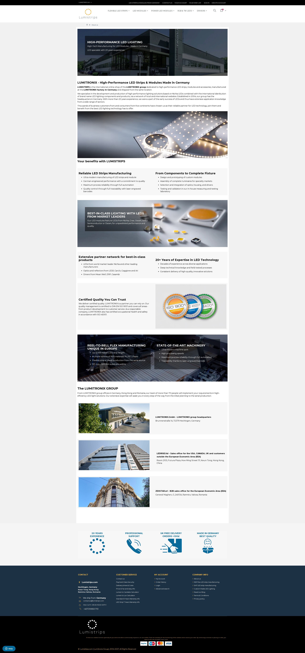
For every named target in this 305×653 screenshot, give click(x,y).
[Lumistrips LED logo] (88, 14)
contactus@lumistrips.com (93, 601)
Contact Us (167, 3)
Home (87, 25)
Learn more (164, 639)
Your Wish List (195, 3)
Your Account (181, 3)
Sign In (206, 3)
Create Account (219, 3)
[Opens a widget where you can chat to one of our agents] (8, 649)
